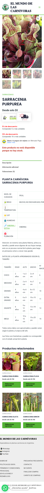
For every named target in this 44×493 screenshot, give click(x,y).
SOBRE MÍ (3, 461)
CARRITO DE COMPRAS (32, 475)
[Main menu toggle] (39, 7)
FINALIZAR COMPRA (31, 472)
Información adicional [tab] (10, 167)
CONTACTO (28, 464)
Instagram (6, 451)
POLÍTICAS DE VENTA (7, 464)
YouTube (5, 454)
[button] (38, 19)
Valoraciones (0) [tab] (8, 172)
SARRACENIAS (8, 95)
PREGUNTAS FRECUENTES (33, 461)
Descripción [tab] (6, 163)
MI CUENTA (28, 468)
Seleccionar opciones (9, 385)
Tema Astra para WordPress (26, 488)
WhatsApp (6, 449)
